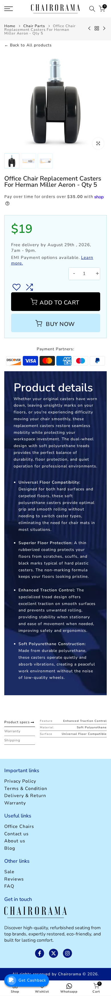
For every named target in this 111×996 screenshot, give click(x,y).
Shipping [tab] (12, 740)
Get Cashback (32, 980)
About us (14, 841)
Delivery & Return (25, 796)
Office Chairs (19, 826)
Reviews (14, 879)
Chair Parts (34, 26)
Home (9, 26)
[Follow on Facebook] (39, 953)
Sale (9, 872)
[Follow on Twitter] (53, 953)
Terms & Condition (25, 788)
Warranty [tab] (12, 731)
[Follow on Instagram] (67, 953)
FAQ (9, 886)
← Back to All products (28, 45)
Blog (9, 848)
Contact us (16, 834)
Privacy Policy (20, 781)
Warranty (15, 803)
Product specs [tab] (17, 722)
